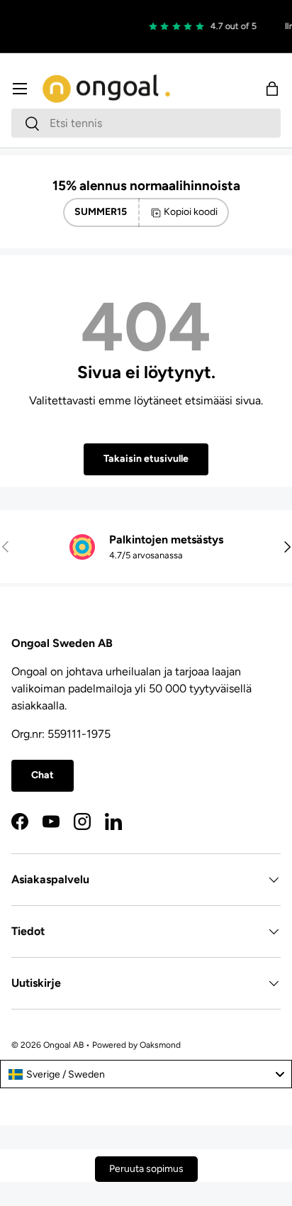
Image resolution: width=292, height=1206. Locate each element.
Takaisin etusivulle (146, 459)
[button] (272, 88)
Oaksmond (160, 1045)
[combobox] (146, 123)
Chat (42, 775)
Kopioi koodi (191, 212)
